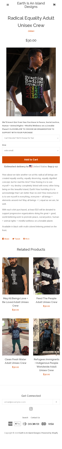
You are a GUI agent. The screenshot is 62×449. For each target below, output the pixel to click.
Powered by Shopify (50, 433)
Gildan (31, 31)
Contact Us (35, 418)
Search (25, 418)
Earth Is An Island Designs (31, 5)
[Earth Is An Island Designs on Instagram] (31, 409)
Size (4, 145)
